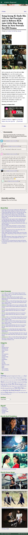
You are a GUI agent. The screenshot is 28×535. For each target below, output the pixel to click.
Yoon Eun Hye (24, 392)
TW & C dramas (5, 368)
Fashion (3, 351)
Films (3, 352)
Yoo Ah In (16, 392)
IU (3, 378)
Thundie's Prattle (5, 411)
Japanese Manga (5, 356)
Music (3, 360)
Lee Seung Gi (20, 384)
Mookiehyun (4, 410)
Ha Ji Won (18, 375)
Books (3, 346)
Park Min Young (4, 388)
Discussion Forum (5, 347)
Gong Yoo (14, 375)
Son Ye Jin (3, 392)
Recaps (3, 366)
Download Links (5, 348)
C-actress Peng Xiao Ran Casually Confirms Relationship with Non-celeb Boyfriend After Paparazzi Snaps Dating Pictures (14, 298)
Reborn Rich (5, 121)
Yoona (20, 392)
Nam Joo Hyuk (17, 386)
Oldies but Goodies (5, 364)
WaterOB (3, 412)
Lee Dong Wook (19, 382)
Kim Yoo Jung (13, 382)
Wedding (10, 392)
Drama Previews (5, 350)
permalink (20, 121)
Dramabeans (4, 407)
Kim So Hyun (18, 379)
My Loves (3, 363)
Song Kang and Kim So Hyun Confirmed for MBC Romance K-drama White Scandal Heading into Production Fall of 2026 (14, 306)
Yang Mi (14, 392)
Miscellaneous (4, 359)
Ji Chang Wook (19, 377)
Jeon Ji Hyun (13, 377)
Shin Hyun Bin (11, 121)
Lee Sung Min (19, 119)
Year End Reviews (5, 370)
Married (4, 386)
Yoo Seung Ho (4, 394)
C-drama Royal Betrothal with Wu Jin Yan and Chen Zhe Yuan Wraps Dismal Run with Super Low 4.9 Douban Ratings (14, 310)
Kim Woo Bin (6, 382)
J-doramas (4, 355)
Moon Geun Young (10, 386)
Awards (3, 344)
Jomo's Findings (5, 408)
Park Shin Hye (19, 388)
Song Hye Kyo (7, 390)
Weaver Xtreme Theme (23, 533)
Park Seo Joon (11, 388)
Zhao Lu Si (9, 394)
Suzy (6, 392)
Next (25, 11)
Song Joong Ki (15, 390)
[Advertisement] (10, 267)
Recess (3, 367)
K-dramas (9, 119)
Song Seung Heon (23, 390)
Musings (3, 362)
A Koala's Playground (10, 2)
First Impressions (5, 354)
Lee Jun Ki (6, 384)
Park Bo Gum (23, 386)
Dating (3, 376)
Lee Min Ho (13, 384)
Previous (3, 11)
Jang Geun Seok (7, 377)
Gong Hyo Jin (8, 375)
